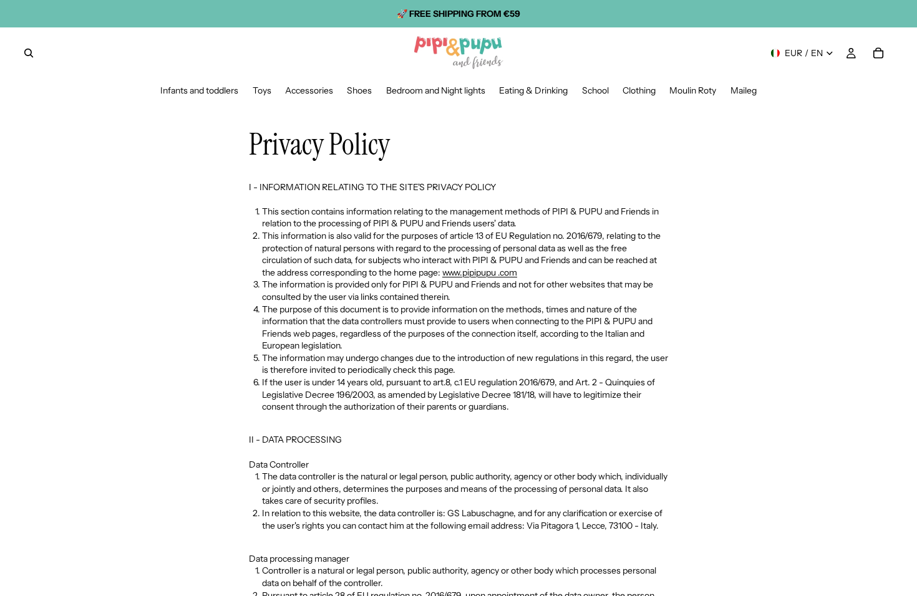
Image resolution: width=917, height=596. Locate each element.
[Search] (28, 53)
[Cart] (878, 53)
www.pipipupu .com (479, 272)
